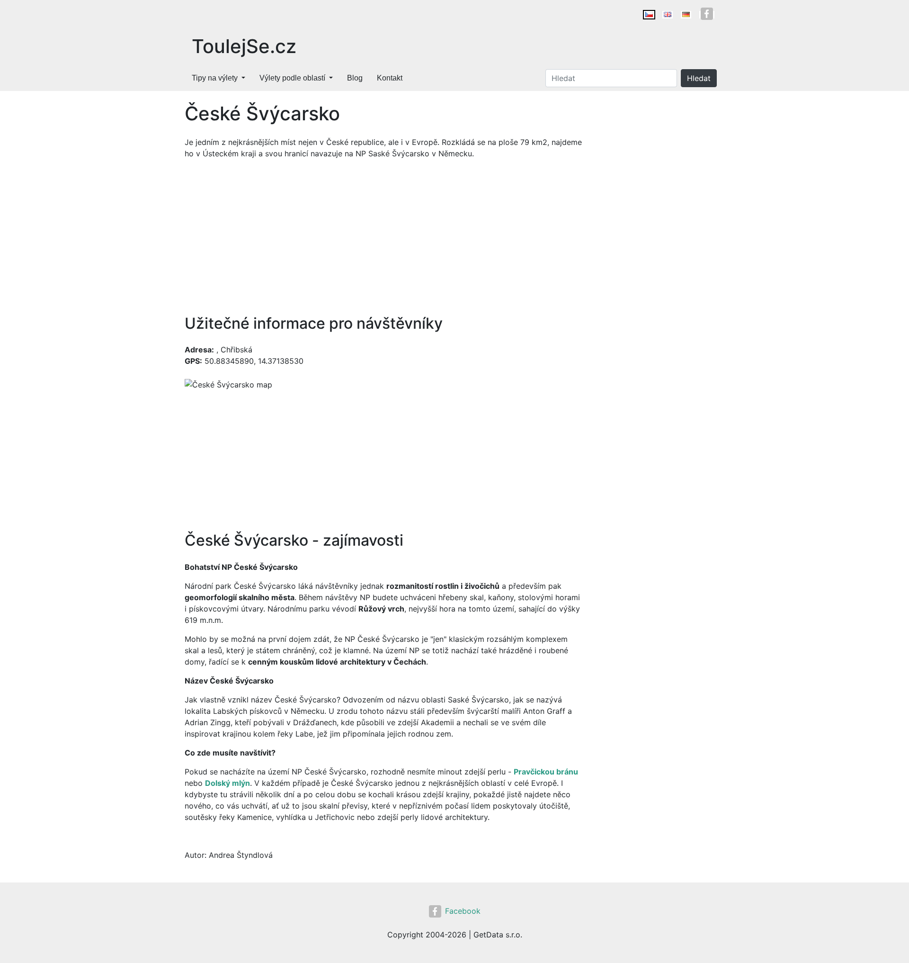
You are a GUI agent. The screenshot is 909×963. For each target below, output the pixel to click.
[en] (667, 14)
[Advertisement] (383, 237)
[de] (686, 14)
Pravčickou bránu (546, 771)
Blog (355, 78)
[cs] (649, 14)
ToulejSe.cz (244, 46)
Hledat (699, 78)
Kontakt (389, 78)
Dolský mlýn (227, 783)
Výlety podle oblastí (292, 78)
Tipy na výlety (215, 78)
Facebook (463, 911)
